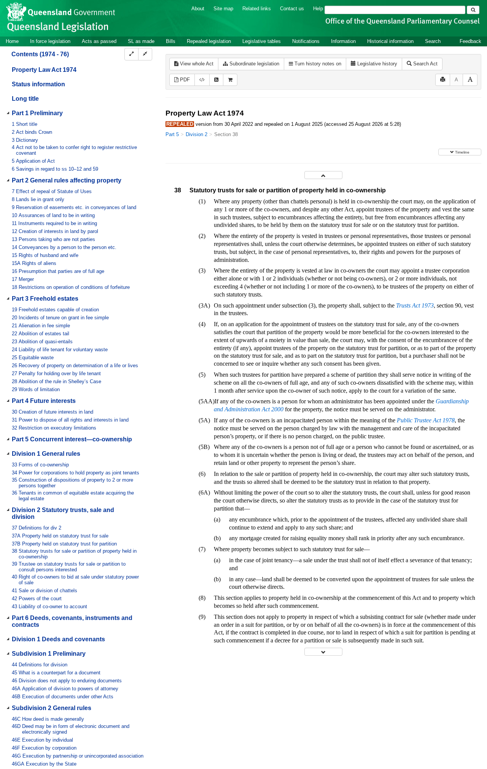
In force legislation (50, 41)
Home (12, 41)
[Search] (473, 10)
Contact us (292, 8)
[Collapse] (145, 54)
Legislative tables (261, 41)
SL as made (141, 41)
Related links (256, 8)
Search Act (425, 64)
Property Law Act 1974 (44, 70)
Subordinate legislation (253, 64)
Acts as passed (99, 41)
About (197, 8)
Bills (170, 41)
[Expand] (131, 54)
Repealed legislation (209, 41)
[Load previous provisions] (323, 175)
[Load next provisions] (323, 652)
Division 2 (196, 134)
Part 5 (172, 134)
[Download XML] (202, 80)
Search (433, 41)
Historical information (390, 41)
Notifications (306, 41)
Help (318, 8)
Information (343, 41)
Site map (223, 8)
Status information (38, 84)
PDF (184, 79)
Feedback (470, 41)
